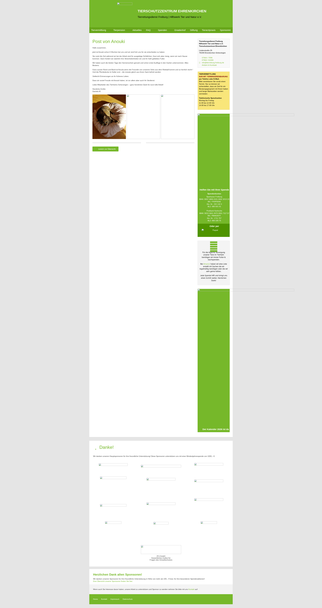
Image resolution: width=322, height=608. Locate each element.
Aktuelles (137, 30)
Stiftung (194, 30)
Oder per (214, 226)
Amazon (206, 264)
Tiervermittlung (98, 30)
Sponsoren (225, 30)
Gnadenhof (180, 30)
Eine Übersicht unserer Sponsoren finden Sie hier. (113, 581)
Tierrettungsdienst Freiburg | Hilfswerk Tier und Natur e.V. (170, 17)
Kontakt (191, 589)
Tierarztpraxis (208, 30)
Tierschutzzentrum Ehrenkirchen (172, 11)
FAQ (148, 30)
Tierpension (119, 30)
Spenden (162, 30)
